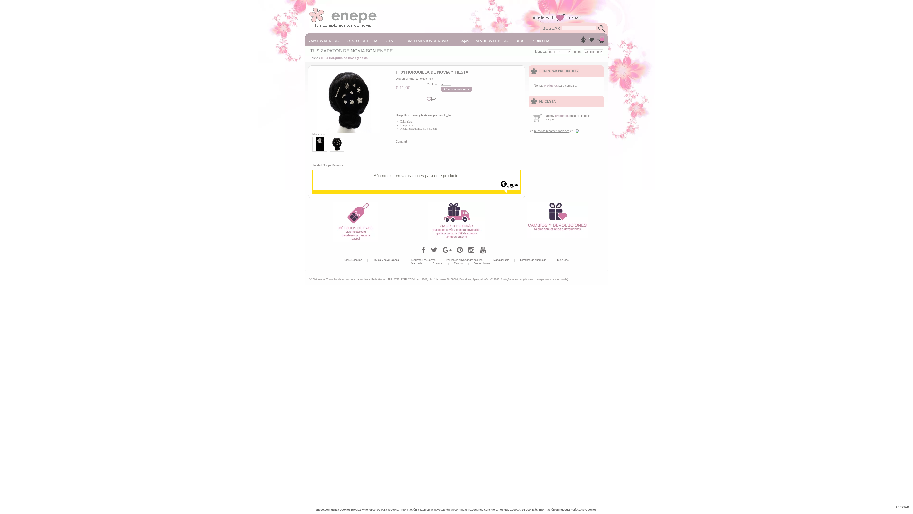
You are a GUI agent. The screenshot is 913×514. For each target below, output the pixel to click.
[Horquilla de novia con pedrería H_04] (348, 101)
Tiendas (458, 263)
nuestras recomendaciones (551, 131)
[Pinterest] (460, 250)
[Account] (583, 41)
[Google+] (447, 250)
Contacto (438, 263)
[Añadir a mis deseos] (429, 99)
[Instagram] (471, 250)
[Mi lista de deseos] (591, 41)
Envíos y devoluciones (386, 259)
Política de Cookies (584, 509)
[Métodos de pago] (355, 204)
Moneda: (541, 51)
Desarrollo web (482, 263)
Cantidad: (433, 84)
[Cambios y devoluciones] (557, 204)
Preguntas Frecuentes (423, 259)
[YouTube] (483, 250)
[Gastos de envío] (456, 204)
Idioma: (578, 52)
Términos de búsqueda (533, 259)
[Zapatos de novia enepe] (343, 8)
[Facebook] (423, 250)
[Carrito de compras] (600, 41)
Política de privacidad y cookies (464, 259)
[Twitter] (434, 250)
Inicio (314, 58)
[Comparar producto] (434, 99)
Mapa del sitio (501, 259)
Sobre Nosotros (353, 259)
